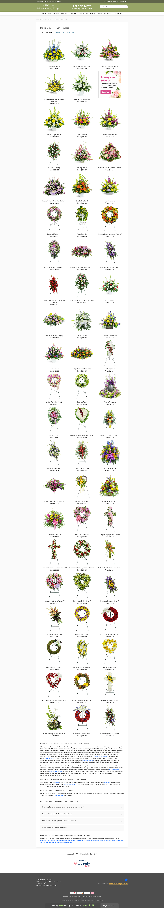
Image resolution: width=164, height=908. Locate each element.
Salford (64, 842)
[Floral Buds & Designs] (50, 7)
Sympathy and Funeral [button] (87, 13)
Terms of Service (65, 900)
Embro (69, 842)
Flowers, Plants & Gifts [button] (104, 13)
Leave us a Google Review (118, 884)
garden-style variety (55, 771)
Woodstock (43, 840)
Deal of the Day (47, 13)
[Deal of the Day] (110, 84)
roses (107, 758)
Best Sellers (49, 32)
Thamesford (88, 840)
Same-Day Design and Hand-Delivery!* (49, 1)
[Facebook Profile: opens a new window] (126, 880)
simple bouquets (87, 760)
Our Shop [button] (118, 13)
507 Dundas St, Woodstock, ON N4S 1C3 (48, 882)
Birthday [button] (73, 13)
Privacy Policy (75, 900)
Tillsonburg (51, 840)
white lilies (107, 782)
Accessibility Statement (87, 900)
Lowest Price (70, 32)
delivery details (58, 795)
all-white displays (114, 770)
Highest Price (60, 32)
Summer (56, 13)
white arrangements (101, 756)
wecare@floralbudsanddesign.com (46, 885)
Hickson (80, 840)
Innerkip (53, 842)
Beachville (74, 840)
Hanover (58, 840)
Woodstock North (109, 840)
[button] (159, 900)
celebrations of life (50, 758)
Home (37, 19)
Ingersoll (48, 842)
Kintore (59, 842)
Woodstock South (97, 840)
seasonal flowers (69, 784)
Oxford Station (66, 840)
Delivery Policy (99, 900)
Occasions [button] (64, 13)
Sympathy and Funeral (47, 19)
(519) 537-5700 (41, 884)
